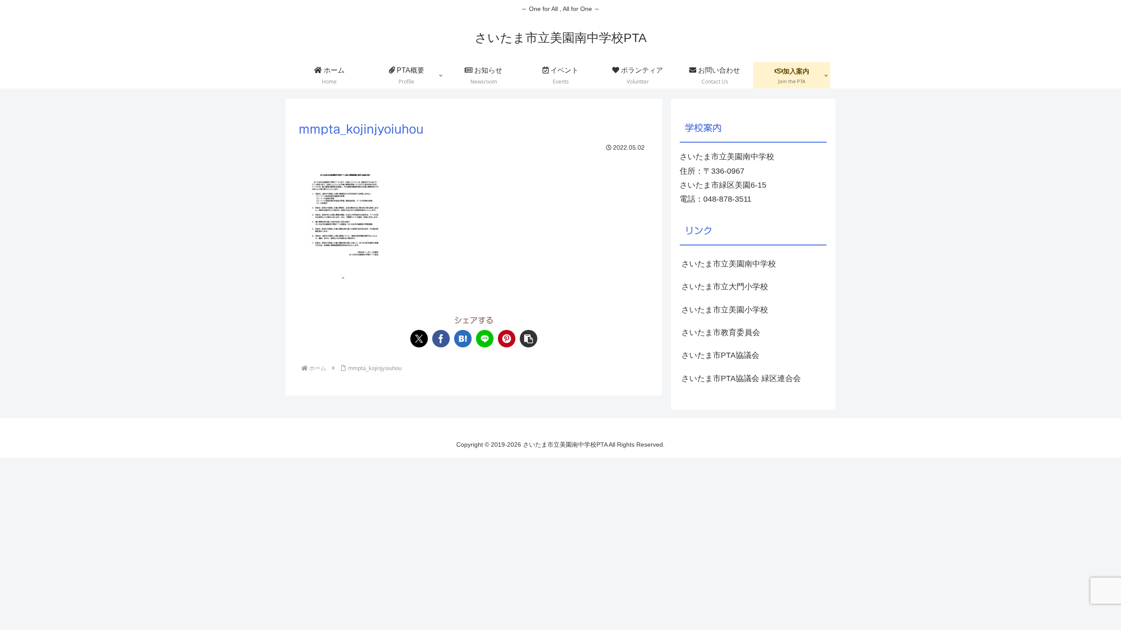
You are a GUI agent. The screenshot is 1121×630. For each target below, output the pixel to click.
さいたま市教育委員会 (720, 332)
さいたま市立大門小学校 (724, 286)
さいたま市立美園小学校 (724, 309)
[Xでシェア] (419, 338)
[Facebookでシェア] (441, 338)
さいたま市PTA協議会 (720, 355)
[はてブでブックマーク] (463, 338)
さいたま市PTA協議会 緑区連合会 (741, 378)
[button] (528, 338)
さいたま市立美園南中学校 (728, 263)
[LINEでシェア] (485, 338)
